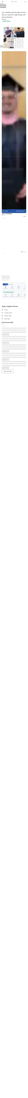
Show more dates (8, 371)
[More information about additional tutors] (9, 280)
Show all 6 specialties (9, 135)
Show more (4, 206)
